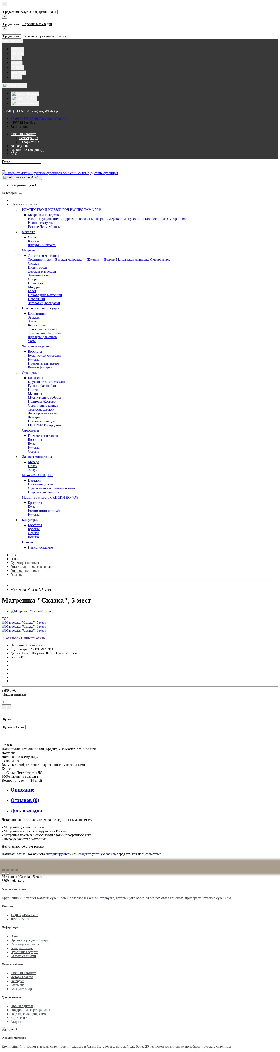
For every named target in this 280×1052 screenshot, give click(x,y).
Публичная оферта (24, 952)
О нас (14, 559)
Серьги (33, 451)
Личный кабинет (23, 973)
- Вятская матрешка (66, 259)
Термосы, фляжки (41, 409)
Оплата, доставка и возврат (30, 567)
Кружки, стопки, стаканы (47, 382)
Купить (7, 719)
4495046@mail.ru (23, 122)
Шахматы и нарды (42, 421)
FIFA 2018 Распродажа (45, 425)
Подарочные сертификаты (30, 1010)
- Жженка (91, 259)
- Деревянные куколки (122, 219)
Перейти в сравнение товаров (44, 36)
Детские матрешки (42, 271)
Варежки (34, 480)
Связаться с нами (23, 956)
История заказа (21, 977)
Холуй (33, 470)
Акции (15, 1022)
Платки (27, 542)
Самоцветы (30, 430)
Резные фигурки (40, 367)
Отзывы (16, 574)
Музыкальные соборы (44, 397)
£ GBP (16, 62)
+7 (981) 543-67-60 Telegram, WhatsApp (39, 118)
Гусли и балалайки (42, 386)
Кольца (33, 537)
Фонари (34, 417)
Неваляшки (36, 299)
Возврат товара (21, 948)
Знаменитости (38, 275)
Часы (32, 341)
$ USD (16, 77)
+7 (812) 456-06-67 (24, 915)
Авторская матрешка (43, 255)
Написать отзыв (33, 638)
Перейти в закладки (37, 24)
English (30, 98)
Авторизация (29, 142)
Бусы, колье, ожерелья (44, 355)
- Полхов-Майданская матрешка (124, 259)
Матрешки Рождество (44, 215)
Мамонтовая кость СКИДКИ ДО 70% (50, 497)
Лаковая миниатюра (37, 457)
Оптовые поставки (24, 570)
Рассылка (17, 985)
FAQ (14, 555)
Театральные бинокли (44, 333)
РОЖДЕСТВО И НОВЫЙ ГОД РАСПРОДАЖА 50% (61, 209)
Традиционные (39, 259)
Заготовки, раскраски (44, 303)
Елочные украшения (43, 219)
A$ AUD (17, 49)
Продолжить (11, 24)
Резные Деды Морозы (44, 226)
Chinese (31, 103)
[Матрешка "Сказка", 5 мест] (32, 611)
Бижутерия (30, 520)
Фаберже (28, 232)
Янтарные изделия (36, 346)
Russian (31, 93)
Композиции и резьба (44, 510)
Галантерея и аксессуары (40, 308)
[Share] (8, 870)
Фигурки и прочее (42, 245)
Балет (32, 291)
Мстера (33, 462)
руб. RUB (18, 72)
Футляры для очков (42, 337)
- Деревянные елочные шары (82, 219)
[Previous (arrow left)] (3, 874)
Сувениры (29, 372)
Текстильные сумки (43, 329)
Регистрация (28, 138)
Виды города (37, 267)
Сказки (33, 263)
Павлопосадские (40, 547)
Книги (33, 389)
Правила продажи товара (29, 940)
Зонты (32, 321)
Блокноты (35, 378)
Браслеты (35, 351)
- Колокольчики (153, 219)
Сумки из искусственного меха (51, 488)
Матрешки (30, 250)
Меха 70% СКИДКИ (37, 475)
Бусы (32, 443)
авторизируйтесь (58, 854)
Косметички (37, 325)
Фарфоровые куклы (43, 413)
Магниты (35, 393)
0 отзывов (10, 638)
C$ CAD (17, 53)
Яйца (32, 237)
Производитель (21, 1006)
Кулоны (34, 241)
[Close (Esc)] (3, 870)
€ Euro (16, 58)
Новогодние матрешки (45, 295)
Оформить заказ (45, 12)
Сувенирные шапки (43, 405)
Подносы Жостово (42, 401)
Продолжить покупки (17, 12)
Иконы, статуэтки (41, 223)
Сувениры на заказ (24, 563)
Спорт (32, 279)
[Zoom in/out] (16, 870)
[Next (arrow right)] (8, 874)
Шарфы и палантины (44, 492)
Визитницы (37, 313)
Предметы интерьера (43, 363)
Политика (35, 283)
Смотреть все (177, 219)
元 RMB (17, 67)
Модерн (34, 287)
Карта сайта (19, 1018)
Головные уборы (40, 484)
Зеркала (34, 317)
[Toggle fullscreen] (12, 870)
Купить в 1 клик (13, 727)
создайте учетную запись (97, 854)
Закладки (17, 981)
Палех (32, 466)
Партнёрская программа (28, 1014)
